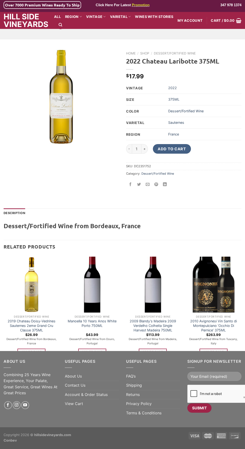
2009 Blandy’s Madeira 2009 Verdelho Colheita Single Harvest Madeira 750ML (153, 325)
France (173, 134)
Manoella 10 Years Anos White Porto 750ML (92, 323)
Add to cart (172, 148)
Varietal (119, 17)
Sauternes (176, 122)
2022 (172, 88)
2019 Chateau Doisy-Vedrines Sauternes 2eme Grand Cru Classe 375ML (32, 325)
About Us (73, 376)
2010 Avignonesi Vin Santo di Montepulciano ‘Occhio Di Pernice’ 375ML (213, 325)
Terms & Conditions (143, 413)
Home (131, 53)
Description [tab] (14, 213)
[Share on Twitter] (139, 185)
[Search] (60, 25)
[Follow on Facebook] (8, 405)
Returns (133, 394)
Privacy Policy (139, 403)
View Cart (74, 403)
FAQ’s (131, 376)
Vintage (94, 17)
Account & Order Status (86, 394)
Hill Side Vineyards (25, 20)
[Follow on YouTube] (25, 405)
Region (72, 17)
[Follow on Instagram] (17, 405)
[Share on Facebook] (130, 185)
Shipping (134, 385)
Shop (144, 53)
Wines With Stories (154, 17)
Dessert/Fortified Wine (175, 53)
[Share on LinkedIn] (165, 185)
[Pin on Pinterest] (156, 185)
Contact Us (75, 385)
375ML (173, 99)
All (57, 17)
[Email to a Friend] (148, 185)
